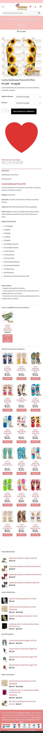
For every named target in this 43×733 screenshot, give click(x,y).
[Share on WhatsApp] (3, 162)
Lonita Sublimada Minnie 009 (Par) (7, 369)
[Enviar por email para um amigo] (14, 162)
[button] (3, 6)
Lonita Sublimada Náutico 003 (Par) (35, 400)
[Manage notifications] (3, 729)
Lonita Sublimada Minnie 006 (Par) (7, 400)
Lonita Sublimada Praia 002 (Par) (21, 368)
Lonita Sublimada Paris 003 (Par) (21, 526)
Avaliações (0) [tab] (7, 179)
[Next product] (19, 25)
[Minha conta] (35, 6)
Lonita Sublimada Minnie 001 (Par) (35, 495)
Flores (21, 22)
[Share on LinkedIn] (21, 162)
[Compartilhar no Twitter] (10, 162)
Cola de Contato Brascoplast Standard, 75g (7, 327)
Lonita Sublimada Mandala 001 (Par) (35, 369)
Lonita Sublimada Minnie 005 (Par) (21, 464)
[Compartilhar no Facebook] (7, 162)
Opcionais (4, 102)
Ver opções (7, 378)
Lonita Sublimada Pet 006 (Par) (21, 431)
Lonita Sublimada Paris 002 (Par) (21, 400)
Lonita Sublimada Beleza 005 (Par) (35, 526)
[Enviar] (39, 13)
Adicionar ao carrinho (23, 111)
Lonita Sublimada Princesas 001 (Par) (21, 495)
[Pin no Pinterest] (17, 162)
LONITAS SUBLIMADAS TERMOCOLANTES (20, 19)
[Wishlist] (31, 6)
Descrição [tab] (5, 171)
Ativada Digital (30, 730)
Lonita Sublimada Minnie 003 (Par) (35, 432)
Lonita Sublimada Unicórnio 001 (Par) (35, 464)
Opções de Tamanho (7, 96)
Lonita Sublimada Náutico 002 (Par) (7, 432)
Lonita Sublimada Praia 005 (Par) (7, 526)
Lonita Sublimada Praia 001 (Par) (7, 463)
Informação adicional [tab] (10, 175)
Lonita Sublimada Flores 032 (14, 184)
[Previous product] (23, 25)
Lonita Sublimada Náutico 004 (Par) (7, 495)
